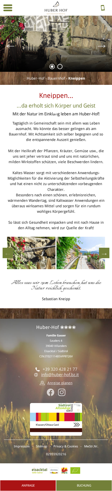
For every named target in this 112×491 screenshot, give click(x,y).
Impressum (22, 446)
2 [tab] (60, 67)
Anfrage (28, 485)
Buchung (84, 485)
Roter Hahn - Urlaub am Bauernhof (64, 470)
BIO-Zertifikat (75, 470)
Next (101, 43)
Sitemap (41, 446)
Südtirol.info (54, 470)
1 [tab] (52, 67)
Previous (10, 43)
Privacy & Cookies (65, 446)
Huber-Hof (36, 78)
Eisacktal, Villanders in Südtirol (39, 470)
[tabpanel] (56, 44)
